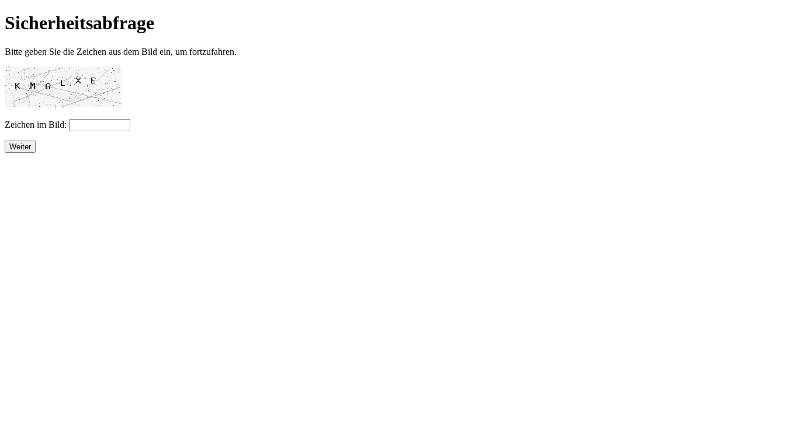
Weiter (20, 146)
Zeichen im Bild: (37, 125)
